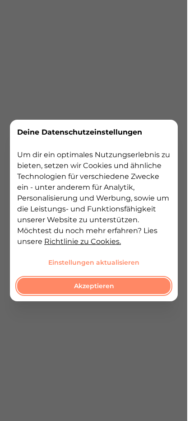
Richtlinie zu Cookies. (82, 241)
